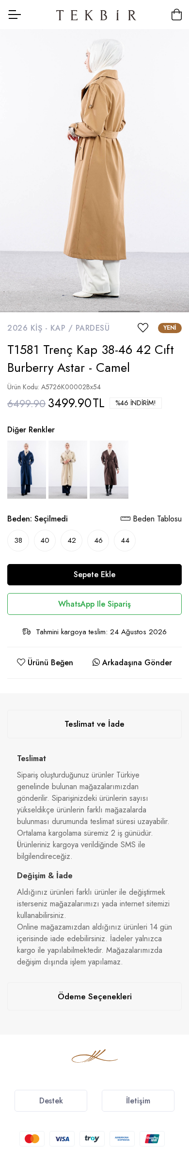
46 (98, 540)
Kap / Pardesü (80, 328)
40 (44, 540)
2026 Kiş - (28, 328)
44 (125, 540)
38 (18, 540)
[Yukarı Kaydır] (164, 1055)
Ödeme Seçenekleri (95, 996)
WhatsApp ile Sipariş (94, 604)
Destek (51, 1100)
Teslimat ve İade (94, 724)
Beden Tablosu (156, 518)
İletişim (138, 1100)
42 (71, 540)
